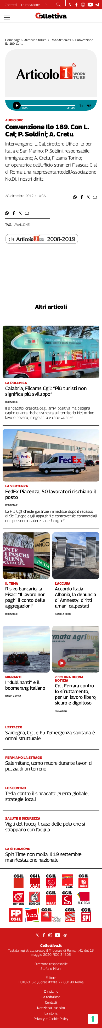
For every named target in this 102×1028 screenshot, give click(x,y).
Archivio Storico (35, 40)
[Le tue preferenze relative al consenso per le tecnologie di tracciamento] (93, 1019)
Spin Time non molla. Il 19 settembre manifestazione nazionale (43, 857)
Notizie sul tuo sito (51, 1008)
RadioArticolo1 (61, 40)
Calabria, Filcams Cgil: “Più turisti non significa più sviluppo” (46, 391)
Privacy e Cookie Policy (51, 1019)
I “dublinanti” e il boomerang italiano (25, 685)
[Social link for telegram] (97, 4)
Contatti (11, 5)
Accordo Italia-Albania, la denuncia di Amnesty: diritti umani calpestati (75, 597)
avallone (22, 224)
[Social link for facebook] (76, 4)
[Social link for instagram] (83, 4)
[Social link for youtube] (90, 4)
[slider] (47, 105)
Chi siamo (51, 991)
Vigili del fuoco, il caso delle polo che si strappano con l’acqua (45, 826)
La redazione (30, 5)
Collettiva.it (51, 945)
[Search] (58, 5)
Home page (12, 40)
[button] (75, 197)
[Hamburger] (7, 18)
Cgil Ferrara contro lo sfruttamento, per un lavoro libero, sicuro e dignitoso (75, 694)
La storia (51, 1013)
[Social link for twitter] (70, 4)
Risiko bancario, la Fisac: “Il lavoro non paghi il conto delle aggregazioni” (25, 597)
